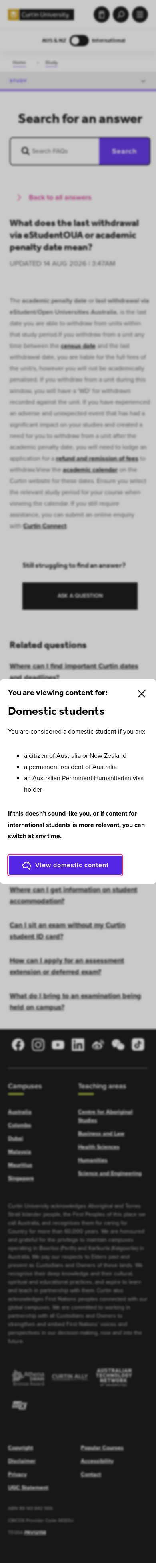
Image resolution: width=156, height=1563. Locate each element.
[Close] (141, 693)
